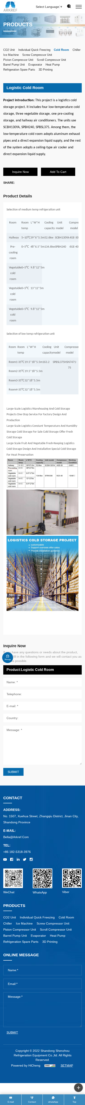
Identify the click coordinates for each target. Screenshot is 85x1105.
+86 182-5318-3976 (17, 852)
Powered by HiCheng (25, 1065)
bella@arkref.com (16, 837)
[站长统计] (49, 1065)
